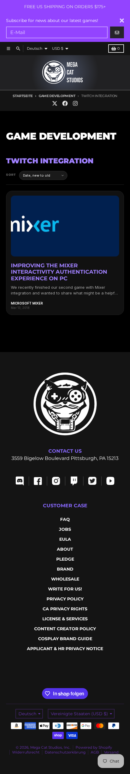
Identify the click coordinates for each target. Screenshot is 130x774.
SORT (11, 175)
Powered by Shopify (94, 747)
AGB (95, 752)
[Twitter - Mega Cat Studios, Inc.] (55, 103)
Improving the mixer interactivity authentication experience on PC (59, 272)
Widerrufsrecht (26, 752)
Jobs (65, 529)
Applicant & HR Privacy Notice (65, 648)
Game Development (57, 96)
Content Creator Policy (65, 628)
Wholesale (65, 579)
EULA (65, 539)
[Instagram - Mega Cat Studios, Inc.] (75, 103)
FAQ (65, 519)
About (65, 549)
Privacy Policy (65, 599)
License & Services (65, 618)
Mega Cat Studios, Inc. (50, 747)
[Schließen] (122, 20)
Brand (65, 569)
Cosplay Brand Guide (65, 638)
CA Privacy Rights (65, 609)
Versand (111, 752)
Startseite (23, 96)
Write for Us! (65, 589)
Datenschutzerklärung (65, 752)
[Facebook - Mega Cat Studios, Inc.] (65, 103)
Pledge (65, 559)
